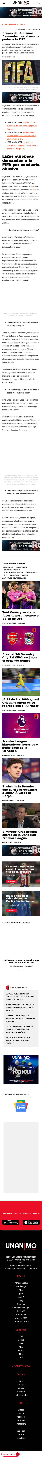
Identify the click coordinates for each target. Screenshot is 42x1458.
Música (21, 1388)
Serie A (21, 1297)
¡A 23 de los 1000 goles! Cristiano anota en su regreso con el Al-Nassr (20, 702)
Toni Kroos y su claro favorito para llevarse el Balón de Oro (21, 615)
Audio (21, 1413)
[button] (15, 970)
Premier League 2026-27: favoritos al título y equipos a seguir (20, 1018)
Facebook (21, 1420)
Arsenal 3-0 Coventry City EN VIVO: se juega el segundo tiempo (19, 657)
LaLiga (21, 1300)
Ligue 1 (21, 1293)
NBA (21, 1336)
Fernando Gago (31, 572)
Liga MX (21, 1311)
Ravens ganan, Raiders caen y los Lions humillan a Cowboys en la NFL (21, 135)
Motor (21, 1350)
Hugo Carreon (11, 905)
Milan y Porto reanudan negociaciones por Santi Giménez (18, 1040)
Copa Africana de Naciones (14, 572)
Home (4, 25)
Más (21, 1403)
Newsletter (21, 1438)
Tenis (21, 1357)
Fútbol (21, 25)
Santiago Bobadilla (9, 623)
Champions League (21, 1307)
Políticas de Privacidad (15, 1268)
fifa (6, 575)
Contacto (33, 1268)
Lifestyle (21, 1384)
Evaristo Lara (7, 842)
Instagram (21, 1424)
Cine (21, 1381)
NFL (21, 1354)
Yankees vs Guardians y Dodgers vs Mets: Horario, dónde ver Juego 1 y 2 (22, 145)
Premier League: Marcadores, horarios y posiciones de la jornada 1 (20, 746)
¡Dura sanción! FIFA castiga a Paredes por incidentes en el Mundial (20, 1008)
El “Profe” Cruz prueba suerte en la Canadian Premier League (19, 835)
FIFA (32, 186)
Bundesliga (21, 1286)
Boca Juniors (8, 567)
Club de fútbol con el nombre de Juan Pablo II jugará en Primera (22, 125)
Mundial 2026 (21, 1318)
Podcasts (21, 1417)
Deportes (12, 25)
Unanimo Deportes (8, 57)
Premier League (21, 1283)
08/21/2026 (21, 623)
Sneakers (21, 1391)
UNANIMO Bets (21, 1365)
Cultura (21, 1374)
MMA (21, 1343)
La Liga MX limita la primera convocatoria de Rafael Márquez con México (19, 1029)
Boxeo (21, 1340)
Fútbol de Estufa (21, 1321)
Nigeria (25, 575)
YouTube (21, 1431)
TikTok (21, 1434)
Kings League (15, 575)
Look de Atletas (21, 1395)
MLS (21, 1290)
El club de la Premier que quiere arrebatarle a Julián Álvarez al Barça (19, 791)
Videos (21, 1410)
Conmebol (21, 1314)
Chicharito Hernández (12, 570)
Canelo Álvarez (22, 567)
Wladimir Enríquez (8, 800)
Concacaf (21, 1304)
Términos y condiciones (19, 1265)
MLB (21, 1347)
